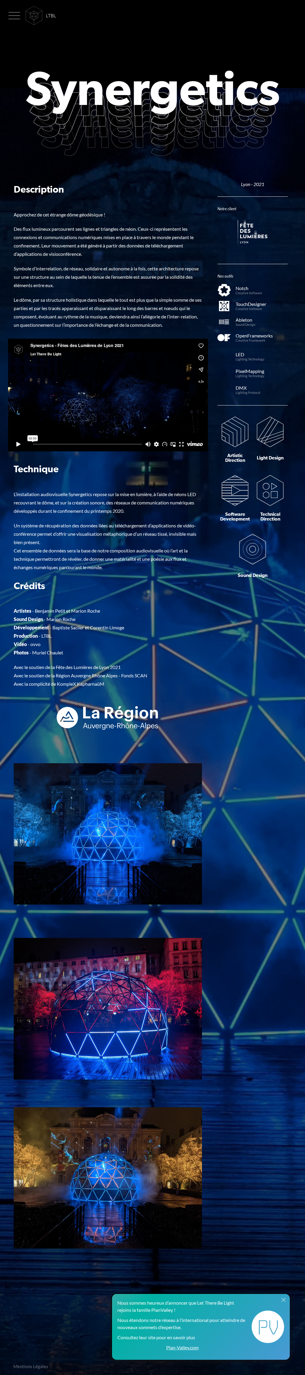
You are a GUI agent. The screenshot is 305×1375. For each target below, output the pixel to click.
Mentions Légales (30, 1366)
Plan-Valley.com (182, 1347)
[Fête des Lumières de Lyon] (252, 234)
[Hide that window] (283, 1300)
